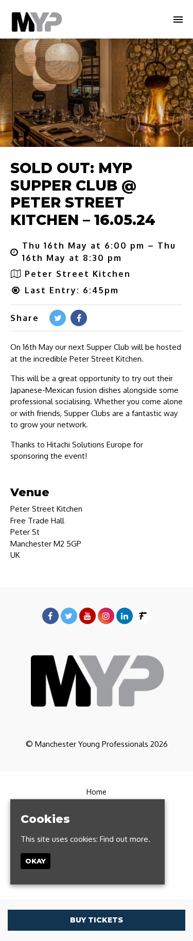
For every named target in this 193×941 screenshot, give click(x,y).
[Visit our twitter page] (57, 318)
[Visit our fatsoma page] (143, 616)
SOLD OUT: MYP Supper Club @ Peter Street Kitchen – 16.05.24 (82, 194)
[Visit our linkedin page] (124, 616)
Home (96, 791)
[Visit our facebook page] (79, 318)
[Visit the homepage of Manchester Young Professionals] (36, 19)
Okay (35, 861)
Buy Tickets (96, 920)
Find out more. (125, 839)
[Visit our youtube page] (87, 616)
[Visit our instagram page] (106, 616)
